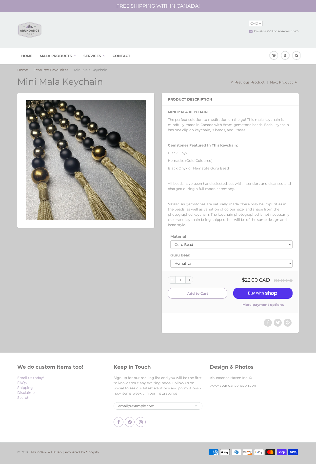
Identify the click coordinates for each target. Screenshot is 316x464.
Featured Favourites (51, 70)
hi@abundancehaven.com (276, 31)
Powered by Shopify (82, 452)
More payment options (263, 304)
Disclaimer (26, 392)
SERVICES (92, 56)
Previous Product (249, 82)
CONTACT (121, 56)
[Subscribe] (196, 406)
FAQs (22, 382)
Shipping (25, 387)
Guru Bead (180, 255)
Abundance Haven (46, 452)
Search (23, 397)
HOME (26, 56)
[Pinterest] (130, 422)
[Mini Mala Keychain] (85, 160)
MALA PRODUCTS (56, 56)
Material (178, 236)
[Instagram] (141, 422)
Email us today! (30, 378)
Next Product (282, 82)
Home (22, 70)
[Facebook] (118, 422)
